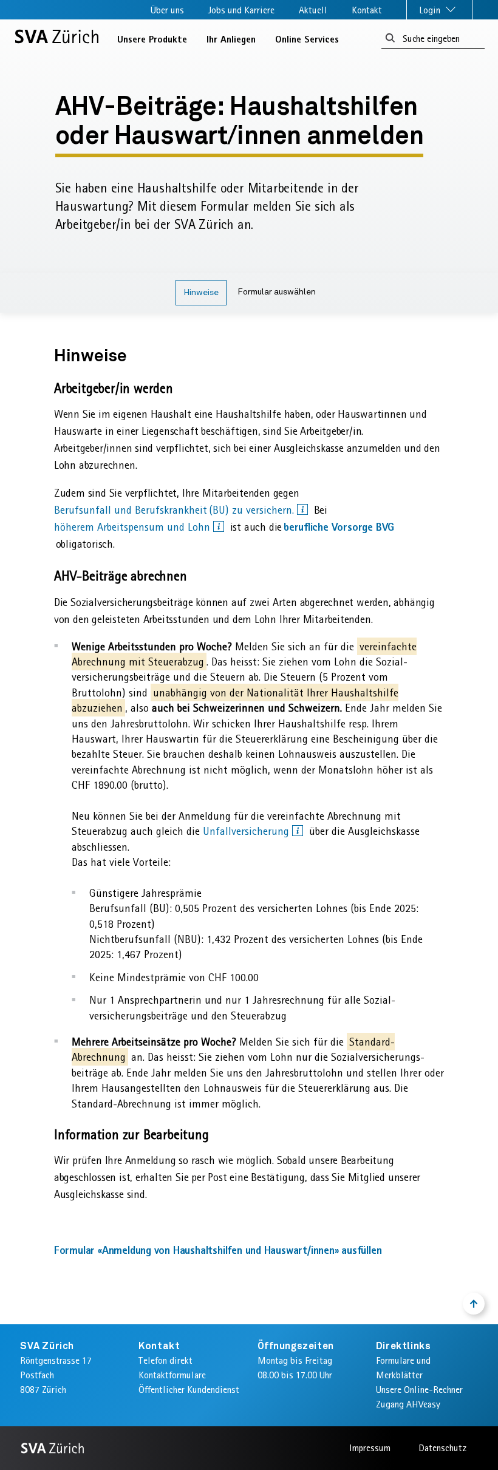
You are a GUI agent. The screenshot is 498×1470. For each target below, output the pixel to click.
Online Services (307, 39)
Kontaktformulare (172, 1375)
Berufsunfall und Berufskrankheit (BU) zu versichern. (175, 510)
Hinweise (201, 292)
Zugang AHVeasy (408, 1404)
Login (431, 10)
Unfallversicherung (247, 831)
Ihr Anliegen (231, 39)
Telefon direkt (165, 1360)
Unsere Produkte (152, 39)
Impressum (370, 1448)
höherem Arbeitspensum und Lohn (133, 527)
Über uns (167, 10)
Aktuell (313, 10)
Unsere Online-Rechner (419, 1389)
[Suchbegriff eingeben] (390, 38)
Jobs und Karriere (241, 10)
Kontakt (367, 10)
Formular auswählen (276, 292)
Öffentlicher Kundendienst (188, 1389)
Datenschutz (442, 1448)
